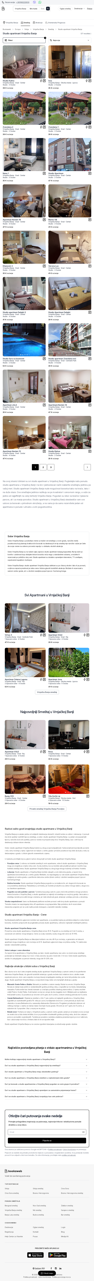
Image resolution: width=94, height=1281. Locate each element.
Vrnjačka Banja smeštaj (47, 692)
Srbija (27, 29)
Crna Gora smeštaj (12, 1193)
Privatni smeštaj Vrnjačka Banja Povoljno (47, 809)
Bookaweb (7, 29)
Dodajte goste (46, 9)
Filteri (26, 39)
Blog (63, 1232)
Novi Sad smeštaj (39, 1206)
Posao (35, 1236)
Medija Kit (64, 1236)
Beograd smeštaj (11, 1206)
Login (63, 1227)
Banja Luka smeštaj (12, 1215)
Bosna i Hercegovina (41, 1193)
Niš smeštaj (37, 1210)
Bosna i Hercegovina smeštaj (72, 1193)
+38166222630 (22, 2)
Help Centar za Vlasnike (14, 1236)
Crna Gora (65, 1189)
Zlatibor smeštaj (67, 1206)
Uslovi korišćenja (69, 1149)
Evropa (17, 29)
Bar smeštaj (65, 1215)
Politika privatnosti (55, 1149)
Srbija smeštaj (38, 1189)
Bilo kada (33, 9)
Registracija (9, 1232)
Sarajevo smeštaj (67, 1210)
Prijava (89, 9)
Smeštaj (51, 29)
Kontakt (35, 1232)
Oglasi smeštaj (38, 1227)
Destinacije (9, 1227)
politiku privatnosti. (69, 1155)
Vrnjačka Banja (20, 9)
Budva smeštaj (38, 1215)
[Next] (87, 467)
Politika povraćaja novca (61, 1277)
